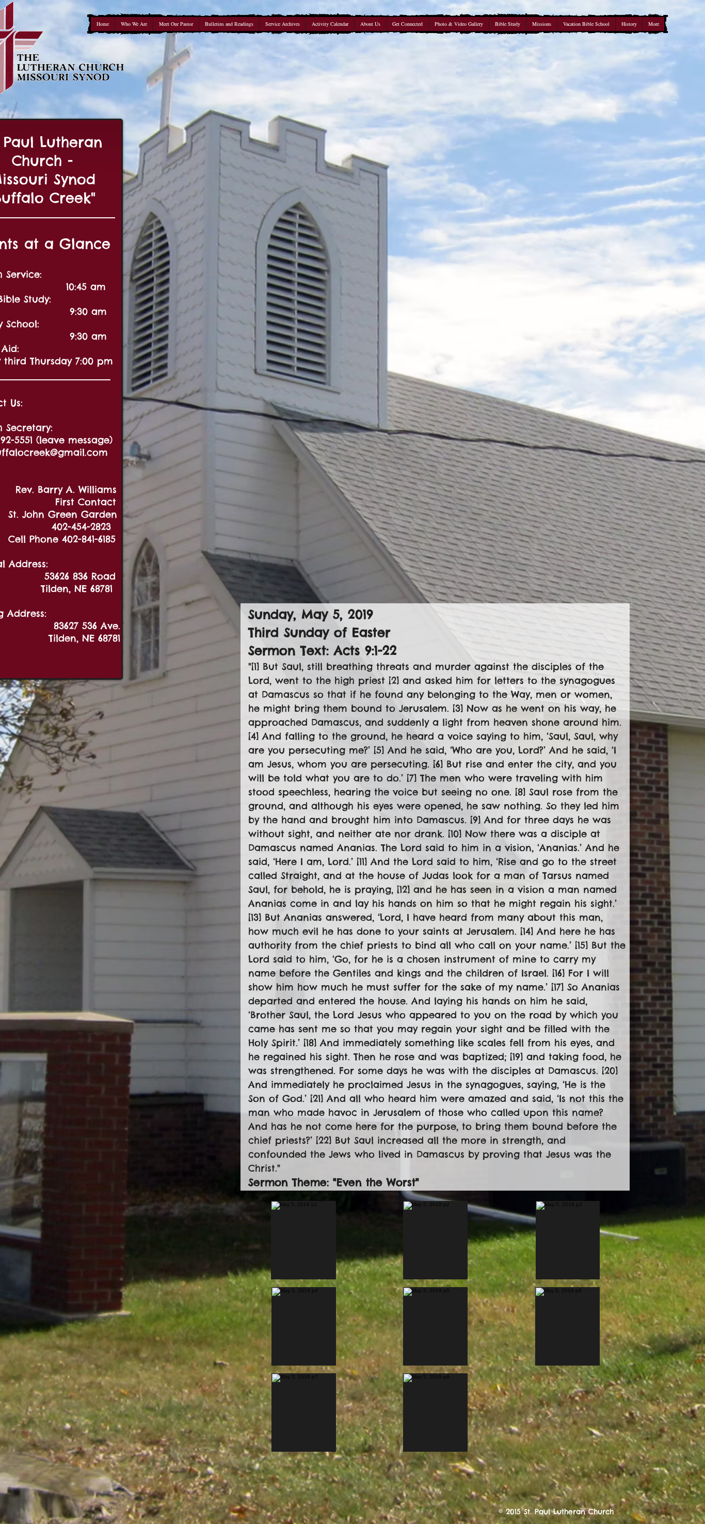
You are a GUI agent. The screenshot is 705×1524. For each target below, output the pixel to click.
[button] (304, 1240)
